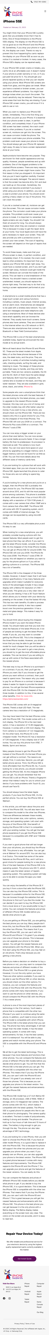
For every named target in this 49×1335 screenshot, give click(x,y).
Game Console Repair (40, 1304)
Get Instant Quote (24, 1259)
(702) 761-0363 (40, 2)
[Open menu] (45, 11)
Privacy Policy (19, 1323)
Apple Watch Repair (39, 1294)
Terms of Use (30, 1323)
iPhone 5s (28, 386)
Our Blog (40, 1312)
